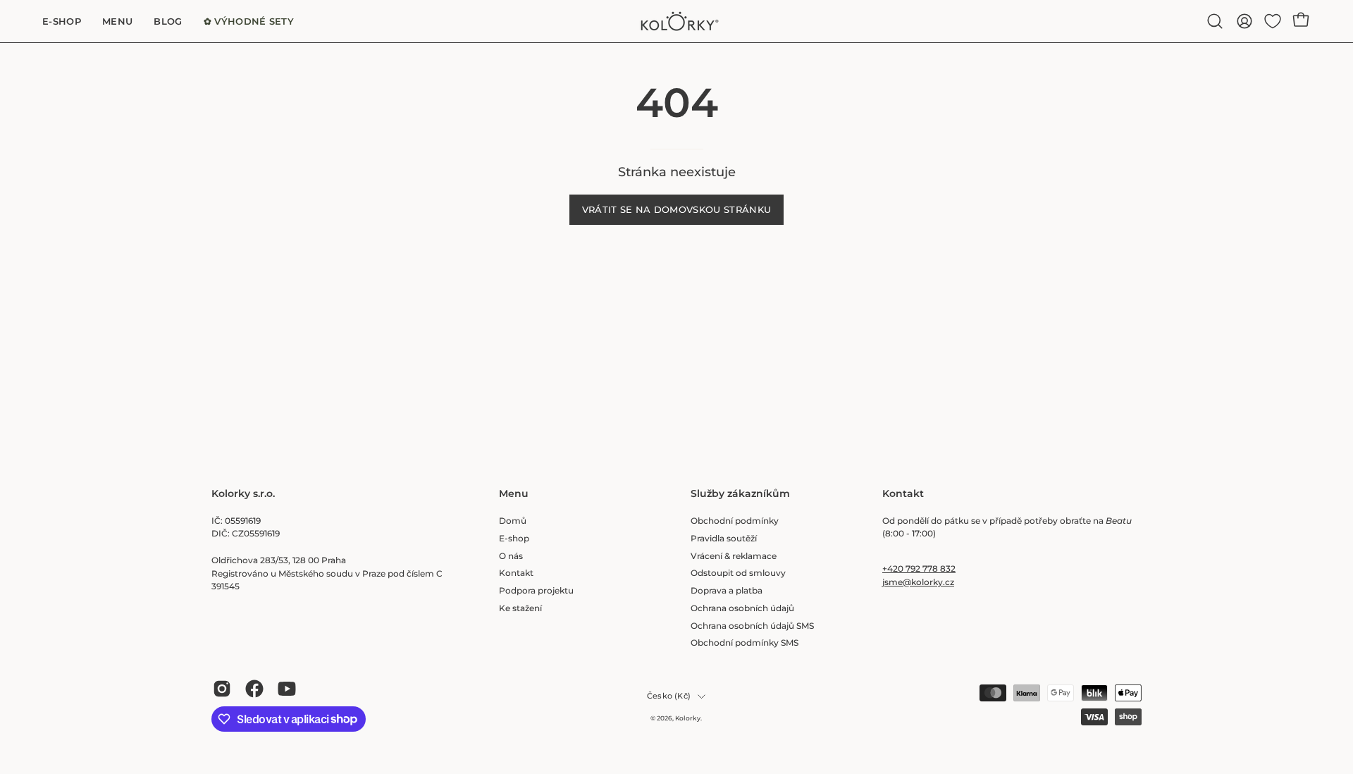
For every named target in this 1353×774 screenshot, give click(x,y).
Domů (512, 520)
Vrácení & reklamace (734, 555)
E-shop (514, 537)
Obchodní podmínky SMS (744, 642)
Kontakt (516, 572)
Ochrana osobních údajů (742, 607)
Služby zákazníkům (740, 494)
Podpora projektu (536, 590)
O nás (511, 555)
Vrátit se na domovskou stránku (677, 209)
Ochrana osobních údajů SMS (752, 625)
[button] (1215, 21)
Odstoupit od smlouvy (738, 572)
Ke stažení (520, 607)
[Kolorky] (676, 21)
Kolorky (687, 718)
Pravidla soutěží (724, 537)
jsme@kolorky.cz (918, 582)
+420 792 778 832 (919, 568)
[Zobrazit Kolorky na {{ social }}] (222, 688)
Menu (514, 494)
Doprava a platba (726, 590)
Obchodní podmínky (735, 520)
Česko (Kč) (669, 696)
